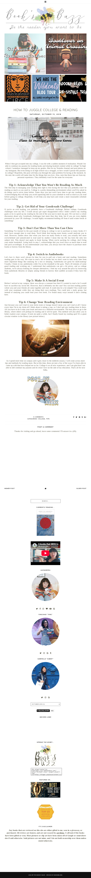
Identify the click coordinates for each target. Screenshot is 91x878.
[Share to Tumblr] (82, 417)
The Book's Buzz (40, 875)
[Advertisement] (17, 857)
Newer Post (10, 488)
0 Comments (38, 417)
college (41, 419)
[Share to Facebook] (73, 417)
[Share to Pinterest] (79, 417)
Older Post (81, 488)
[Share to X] (76, 417)
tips (48, 419)
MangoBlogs (58, 875)
